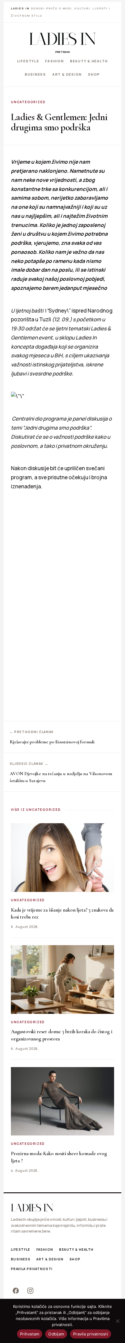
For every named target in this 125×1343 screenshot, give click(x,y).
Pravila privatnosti (32, 1269)
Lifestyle (28, 61)
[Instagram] (30, 1291)
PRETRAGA (62, 52)
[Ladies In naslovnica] (62, 38)
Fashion (54, 61)
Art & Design (67, 74)
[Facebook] (16, 1291)
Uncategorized (28, 102)
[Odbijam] (117, 1321)
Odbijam (56, 1334)
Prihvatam (29, 1334)
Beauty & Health (89, 61)
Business (35, 74)
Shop (94, 74)
